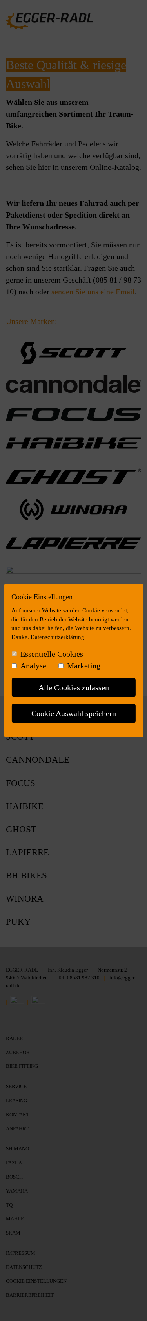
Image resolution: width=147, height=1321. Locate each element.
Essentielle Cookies (51, 654)
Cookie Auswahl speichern (73, 713)
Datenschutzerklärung (57, 637)
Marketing (83, 665)
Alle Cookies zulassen (73, 687)
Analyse (33, 665)
